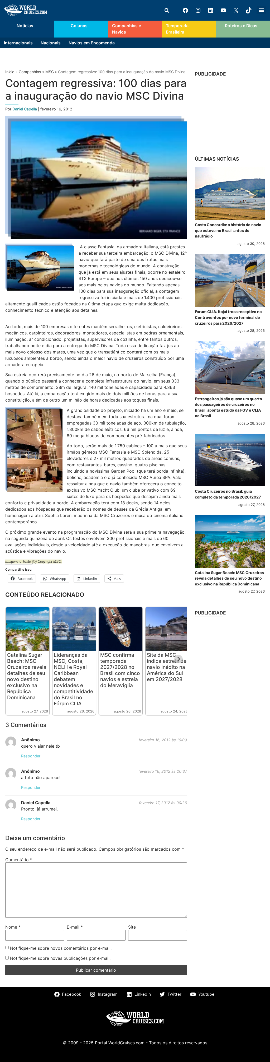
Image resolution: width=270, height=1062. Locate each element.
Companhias (30, 71)
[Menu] (261, 10)
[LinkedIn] (211, 10)
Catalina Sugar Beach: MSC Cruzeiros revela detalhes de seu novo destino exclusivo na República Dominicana (26, 676)
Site (132, 927)
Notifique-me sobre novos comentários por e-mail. (61, 948)
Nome (13, 927)
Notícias (25, 25)
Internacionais (18, 42)
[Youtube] (223, 10)
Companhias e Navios (126, 29)
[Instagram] (198, 10)
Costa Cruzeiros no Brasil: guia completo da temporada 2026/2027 (228, 494)
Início (10, 71)
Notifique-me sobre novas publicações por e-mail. (60, 958)
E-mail (75, 927)
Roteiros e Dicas (241, 25)
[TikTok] (248, 10)
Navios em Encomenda (92, 42)
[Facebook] (185, 10)
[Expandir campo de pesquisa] (166, 10)
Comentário (18, 860)
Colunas (79, 25)
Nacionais (51, 42)
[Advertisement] (230, 115)
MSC (49, 71)
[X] (236, 10)
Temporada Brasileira (177, 29)
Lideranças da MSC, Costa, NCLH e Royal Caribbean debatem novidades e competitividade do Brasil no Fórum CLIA (73, 679)
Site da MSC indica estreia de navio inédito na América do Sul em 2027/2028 (166, 667)
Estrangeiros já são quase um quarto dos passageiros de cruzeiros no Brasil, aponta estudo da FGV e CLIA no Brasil (228, 407)
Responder (30, 756)
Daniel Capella (25, 109)
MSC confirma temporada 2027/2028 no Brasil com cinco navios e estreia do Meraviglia (120, 670)
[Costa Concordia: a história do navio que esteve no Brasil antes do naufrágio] (230, 193)
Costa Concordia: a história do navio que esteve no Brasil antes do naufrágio (228, 230)
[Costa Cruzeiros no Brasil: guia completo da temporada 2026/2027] (230, 460)
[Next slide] (178, 659)
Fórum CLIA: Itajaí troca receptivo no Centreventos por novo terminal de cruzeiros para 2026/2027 (228, 317)
